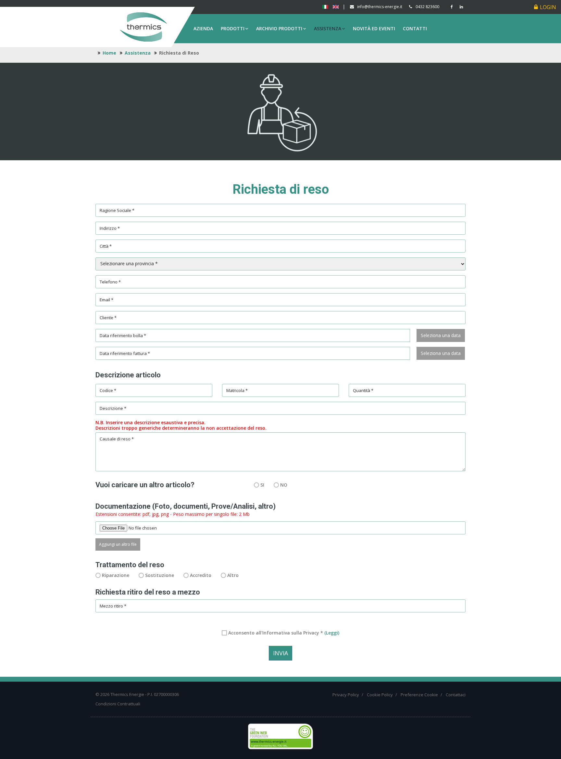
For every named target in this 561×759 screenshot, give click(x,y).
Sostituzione (159, 575)
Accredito (200, 575)
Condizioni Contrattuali (117, 704)
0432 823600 (427, 6)
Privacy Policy (345, 695)
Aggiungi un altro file (118, 544)
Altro (233, 575)
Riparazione (115, 575)
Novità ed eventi (374, 28)
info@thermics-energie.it (379, 6)
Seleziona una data (441, 335)
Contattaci (456, 695)
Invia (280, 653)
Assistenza (327, 28)
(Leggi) (331, 633)
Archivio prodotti (279, 28)
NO (283, 485)
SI (262, 485)
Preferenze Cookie (419, 695)
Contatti (415, 28)
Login (548, 7)
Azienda (203, 28)
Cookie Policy (380, 695)
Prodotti (232, 28)
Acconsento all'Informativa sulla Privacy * (283, 633)
